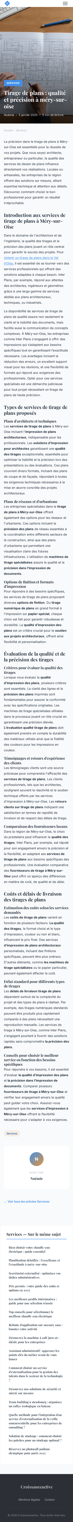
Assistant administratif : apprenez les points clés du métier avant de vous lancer (34, 1355)
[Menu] (65, 3)
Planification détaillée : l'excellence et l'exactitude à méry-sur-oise (34, 1262)
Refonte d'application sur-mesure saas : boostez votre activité (35, 1327)
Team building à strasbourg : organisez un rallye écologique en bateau (35, 1404)
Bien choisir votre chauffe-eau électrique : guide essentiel (29, 1249)
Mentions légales (29, 1499)
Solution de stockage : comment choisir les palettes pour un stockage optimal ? (35, 1438)
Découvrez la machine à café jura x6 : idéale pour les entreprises (34, 1340)
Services (13, 83)
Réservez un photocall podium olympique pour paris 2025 (29, 1451)
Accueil (8, 130)
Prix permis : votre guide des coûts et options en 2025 (34, 1288)
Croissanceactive (37, 1486)
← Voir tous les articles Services (26, 1201)
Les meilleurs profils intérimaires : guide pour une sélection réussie (33, 1301)
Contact (50, 1499)
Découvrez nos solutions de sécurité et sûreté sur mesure (35, 1391)
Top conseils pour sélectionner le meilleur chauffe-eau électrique (31, 1314)
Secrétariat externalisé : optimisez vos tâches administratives (35, 1275)
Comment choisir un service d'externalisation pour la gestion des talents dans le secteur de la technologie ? (36, 1374)
